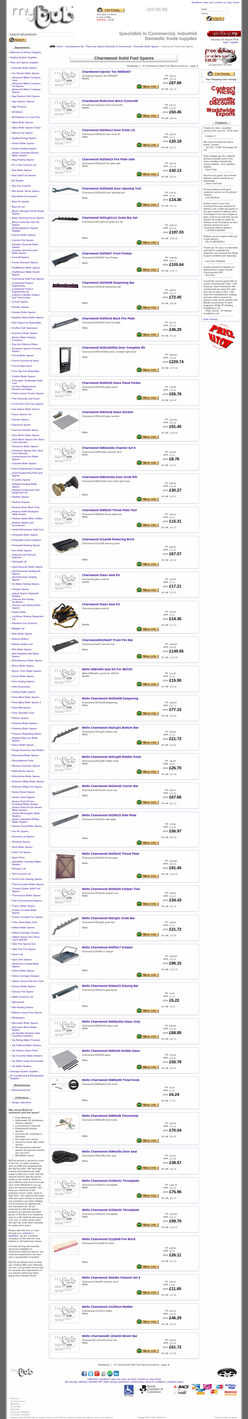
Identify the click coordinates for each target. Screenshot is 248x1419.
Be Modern (18, 180)
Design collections (21, 1102)
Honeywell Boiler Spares (25, 534)
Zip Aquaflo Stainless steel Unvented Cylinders (26, 1034)
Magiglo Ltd (18, 628)
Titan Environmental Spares (27, 900)
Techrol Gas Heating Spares (27, 879)
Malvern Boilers (20, 639)
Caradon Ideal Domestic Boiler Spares (25, 251)
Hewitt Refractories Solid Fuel (28, 529)
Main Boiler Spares (22, 633)
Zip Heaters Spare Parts (25, 1050)
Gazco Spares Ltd (21, 414)
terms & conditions (155, 1381)
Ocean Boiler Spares (23, 676)
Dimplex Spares (20, 307)
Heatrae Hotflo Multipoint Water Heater (25, 513)
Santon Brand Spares (23, 792)
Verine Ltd (17, 954)
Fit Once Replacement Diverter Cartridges (24, 387)
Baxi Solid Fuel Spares (24, 175)
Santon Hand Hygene (23, 797)
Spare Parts (18, 857)
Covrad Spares (20, 301)
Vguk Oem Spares (22, 959)
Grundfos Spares (21, 479)
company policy (175, 1381)
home (236, 2)
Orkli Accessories (21, 686)
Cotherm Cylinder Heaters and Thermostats (26, 296)
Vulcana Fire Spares (23, 991)
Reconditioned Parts (23, 760)
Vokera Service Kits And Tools (28, 981)
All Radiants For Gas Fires (26, 117)
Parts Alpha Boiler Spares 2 (26, 702)
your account (129, 1379)
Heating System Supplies (23, 57)
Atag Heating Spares (23, 159)
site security (71, 1381)
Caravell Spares (20, 257)
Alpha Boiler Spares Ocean (26, 127)
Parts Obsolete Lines (23, 712)
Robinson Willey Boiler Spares (28, 781)
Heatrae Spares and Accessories (23, 524)
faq (229, 2)
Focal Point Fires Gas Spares (27, 403)
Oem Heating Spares (23, 681)
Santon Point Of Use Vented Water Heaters (27, 808)
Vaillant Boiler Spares (23, 927)
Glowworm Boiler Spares (25, 446)
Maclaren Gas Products (24, 623)
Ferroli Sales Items (22, 365)
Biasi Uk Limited (20, 201)
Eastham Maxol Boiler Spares (28, 317)
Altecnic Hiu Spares (22, 132)
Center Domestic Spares (25, 262)
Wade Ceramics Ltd (22, 996)
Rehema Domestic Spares (26, 765)
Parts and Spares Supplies (24, 62)
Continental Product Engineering (22, 284)
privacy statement (119, 1381)
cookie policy (137, 1381)
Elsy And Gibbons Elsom (25, 344)
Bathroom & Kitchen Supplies (25, 52)
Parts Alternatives (21, 707)
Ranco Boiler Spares (23, 745)
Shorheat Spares (21, 841)
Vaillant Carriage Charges (25, 932)
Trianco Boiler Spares (23, 905)
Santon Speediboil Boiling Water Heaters (25, 820)
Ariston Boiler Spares (23, 143)
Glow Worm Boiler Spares (25, 435)
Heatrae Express (21, 502)
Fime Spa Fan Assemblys (25, 371)
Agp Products (19, 106)
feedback (196, 2)
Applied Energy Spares (24, 138)
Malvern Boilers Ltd (22, 644)
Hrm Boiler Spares (22, 550)
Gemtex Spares (20, 419)
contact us (220, 2)
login (225, 42)
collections (92, 1379)
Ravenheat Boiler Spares (25, 755)
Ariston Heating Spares (24, 148)
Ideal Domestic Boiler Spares (27, 566)
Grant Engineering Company (27, 468)
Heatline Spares (20, 496)
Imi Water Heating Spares (25, 584)
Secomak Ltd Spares (23, 836)
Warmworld (18, 1002)
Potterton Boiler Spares (24, 728)
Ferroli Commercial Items (25, 360)
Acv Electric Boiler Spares (25, 73)
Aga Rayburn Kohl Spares (26, 96)
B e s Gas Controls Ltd (24, 165)
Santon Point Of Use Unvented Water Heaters (25, 802)
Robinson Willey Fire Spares (27, 786)
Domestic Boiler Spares (24, 67)
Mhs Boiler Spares (22, 649)
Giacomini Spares (21, 424)
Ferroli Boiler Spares (23, 355)
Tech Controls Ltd (21, 873)
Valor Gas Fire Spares (24, 949)
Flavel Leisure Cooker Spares (28, 393)
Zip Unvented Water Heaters (27, 1055)
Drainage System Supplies (24, 1071)
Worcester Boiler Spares (25, 1023)
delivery (83, 1381)
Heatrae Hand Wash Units (26, 507)
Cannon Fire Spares (23, 240)
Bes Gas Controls (21, 185)
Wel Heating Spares (22, 1007)
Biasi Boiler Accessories (24, 196)
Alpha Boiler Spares (22, 122)
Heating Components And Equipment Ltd (25, 491)
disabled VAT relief (98, 1381)
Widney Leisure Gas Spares (27, 1012)
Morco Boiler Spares (23, 665)
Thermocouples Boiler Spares (28, 884)
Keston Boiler (19, 612)
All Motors (17, 112)
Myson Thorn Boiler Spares (26, 671)
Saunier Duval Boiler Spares (27, 826)
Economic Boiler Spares (24, 333)
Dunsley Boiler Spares (24, 312)
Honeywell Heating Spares (26, 545)
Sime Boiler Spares (22, 847)
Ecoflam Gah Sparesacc (25, 328)
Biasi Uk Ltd (18, 206)
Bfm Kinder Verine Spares (25, 191)
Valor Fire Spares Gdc (24, 943)
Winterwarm (18, 1017)
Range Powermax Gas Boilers (28, 750)
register (234, 42)
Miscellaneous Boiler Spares (27, 660)
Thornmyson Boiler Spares (26, 895)
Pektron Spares (20, 718)
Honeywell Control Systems (26, 540)
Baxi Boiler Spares (22, 170)
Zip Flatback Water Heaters (26, 1045)
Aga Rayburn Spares (23, 101)
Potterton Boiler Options (24, 723)
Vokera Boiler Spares (23, 970)
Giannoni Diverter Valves (25, 430)
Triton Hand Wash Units (24, 922)
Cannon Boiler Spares (23, 235)
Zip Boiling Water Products (26, 1040)
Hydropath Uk (19, 561)
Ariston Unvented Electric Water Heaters (25, 154)
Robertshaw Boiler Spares (26, 776)
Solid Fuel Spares (21, 852)
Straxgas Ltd (18, 868)
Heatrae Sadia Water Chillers (27, 518)
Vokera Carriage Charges (25, 976)
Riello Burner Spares (23, 771)
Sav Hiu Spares (20, 831)
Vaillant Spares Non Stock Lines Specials (25, 938)
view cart (208, 2)
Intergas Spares (20, 589)
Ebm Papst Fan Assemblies (26, 322)
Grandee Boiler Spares (24, 463)
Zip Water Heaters (21, 1066)
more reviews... (211, 319)
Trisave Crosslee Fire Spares (27, 917)
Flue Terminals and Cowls (25, 398)
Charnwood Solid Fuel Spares (28, 278)
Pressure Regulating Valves (26, 733)
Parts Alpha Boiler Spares (25, 697)
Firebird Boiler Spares (23, 376)
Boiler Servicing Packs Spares (28, 218)
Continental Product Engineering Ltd (22, 290)
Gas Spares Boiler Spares (26, 409)
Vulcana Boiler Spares (23, 986)
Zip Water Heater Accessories (28, 1061)
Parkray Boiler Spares (23, 692)
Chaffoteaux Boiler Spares (26, 267)
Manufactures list (21, 1090)
